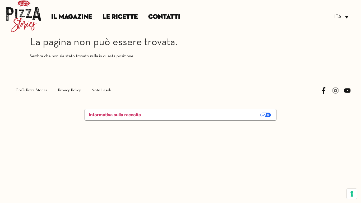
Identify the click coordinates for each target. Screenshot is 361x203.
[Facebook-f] (323, 90)
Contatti (164, 16)
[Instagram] (335, 90)
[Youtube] (347, 90)
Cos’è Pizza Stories (31, 90)
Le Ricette (120, 16)
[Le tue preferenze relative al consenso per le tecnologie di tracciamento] (352, 194)
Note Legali (101, 90)
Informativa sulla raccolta (115, 114)
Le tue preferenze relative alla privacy (204, 115)
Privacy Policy (69, 90)
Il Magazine (71, 16)
